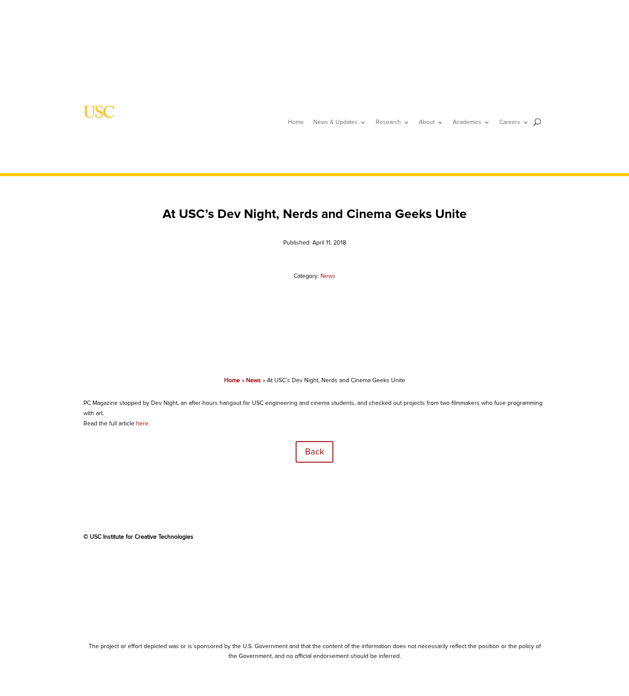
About (427, 122)
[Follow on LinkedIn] (141, 562)
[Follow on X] (107, 562)
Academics (467, 122)
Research (388, 122)
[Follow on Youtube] (124, 562)
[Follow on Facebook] (90, 562)
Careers (509, 122)
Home (296, 122)
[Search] (537, 122)
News (327, 276)
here (142, 423)
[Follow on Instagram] (159, 562)
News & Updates (335, 122)
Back (314, 452)
